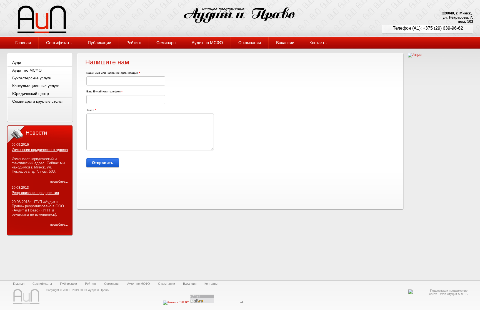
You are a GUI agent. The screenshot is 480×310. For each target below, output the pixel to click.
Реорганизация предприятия (35, 193)
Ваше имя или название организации (113, 72)
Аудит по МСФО (138, 283)
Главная (18, 283)
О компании (166, 283)
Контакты (211, 283)
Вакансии (189, 283)
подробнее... (59, 181)
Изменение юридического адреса (40, 150)
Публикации (68, 283)
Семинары (111, 283)
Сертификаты (42, 283)
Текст (91, 110)
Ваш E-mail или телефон (104, 91)
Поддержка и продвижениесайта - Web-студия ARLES (448, 292)
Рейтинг (90, 283)
